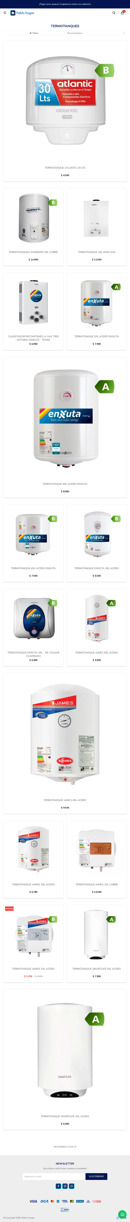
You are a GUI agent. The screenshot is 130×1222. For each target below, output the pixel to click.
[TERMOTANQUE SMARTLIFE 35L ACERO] (65, 1050)
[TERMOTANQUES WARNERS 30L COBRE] (33, 218)
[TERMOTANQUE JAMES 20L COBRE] (97, 850)
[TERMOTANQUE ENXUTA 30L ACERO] (97, 534)
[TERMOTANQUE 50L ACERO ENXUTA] (97, 302)
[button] (114, 12)
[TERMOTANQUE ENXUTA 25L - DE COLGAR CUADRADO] (33, 618)
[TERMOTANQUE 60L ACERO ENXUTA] (65, 418)
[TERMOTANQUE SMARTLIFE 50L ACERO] (97, 935)
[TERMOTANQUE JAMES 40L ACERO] (65, 734)
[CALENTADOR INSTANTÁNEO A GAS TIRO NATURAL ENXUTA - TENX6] (33, 302)
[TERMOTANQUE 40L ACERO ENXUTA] (33, 534)
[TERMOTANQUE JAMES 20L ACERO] (33, 935)
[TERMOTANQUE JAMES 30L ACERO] (33, 850)
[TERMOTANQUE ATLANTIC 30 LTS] (65, 102)
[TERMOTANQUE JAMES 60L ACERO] (97, 618)
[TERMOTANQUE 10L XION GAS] (97, 218)
